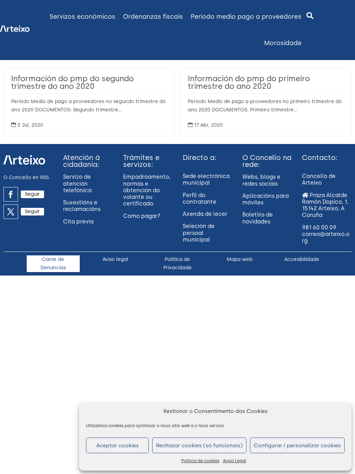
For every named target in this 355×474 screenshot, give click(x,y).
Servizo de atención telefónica (77, 183)
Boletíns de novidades (257, 218)
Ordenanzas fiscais (153, 16)
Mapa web (239, 259)
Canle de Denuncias (53, 263)
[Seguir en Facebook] (10, 194)
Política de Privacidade (177, 263)
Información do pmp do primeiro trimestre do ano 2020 (249, 82)
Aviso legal (115, 259)
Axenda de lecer (205, 214)
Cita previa (78, 221)
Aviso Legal (234, 460)
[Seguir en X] (10, 211)
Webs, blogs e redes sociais (261, 180)
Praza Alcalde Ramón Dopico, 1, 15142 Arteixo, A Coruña (325, 205)
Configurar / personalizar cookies (297, 445)
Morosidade (283, 43)
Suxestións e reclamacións (82, 205)
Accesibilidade (301, 259)
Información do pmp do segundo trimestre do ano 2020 (72, 82)
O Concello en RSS (26, 177)
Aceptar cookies (117, 445)
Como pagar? (142, 216)
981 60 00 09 (319, 227)
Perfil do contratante (199, 198)
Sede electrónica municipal (206, 179)
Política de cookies (200, 460)
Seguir (32, 194)
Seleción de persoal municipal (199, 233)
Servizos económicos (82, 16)
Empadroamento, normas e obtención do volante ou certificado (147, 190)
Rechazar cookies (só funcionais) (199, 445)
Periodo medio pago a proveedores (246, 16)
